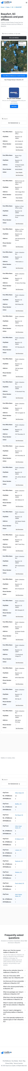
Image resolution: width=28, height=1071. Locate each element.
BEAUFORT (19, 7)
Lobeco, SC (18, 850)
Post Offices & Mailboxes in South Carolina (14, 75)
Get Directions (19, 150)
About (20, 1061)
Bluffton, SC (18, 804)
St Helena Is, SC (19, 839)
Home (2, 7)
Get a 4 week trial (14, 103)
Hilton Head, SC (19, 793)
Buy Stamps (15, 1061)
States (8, 7)
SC (12, 7)
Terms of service (18, 1063)
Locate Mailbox (15, 37)
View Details (19, 147)
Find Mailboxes (7, 1061)
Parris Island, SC (19, 883)
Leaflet (13, 72)
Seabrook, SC (19, 861)
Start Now (14, 106)
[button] (11, 45)
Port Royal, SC (19, 815)
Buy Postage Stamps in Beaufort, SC (14, 79)
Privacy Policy (9, 1063)
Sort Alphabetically (13, 123)
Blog (24, 1061)
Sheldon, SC (18, 872)
